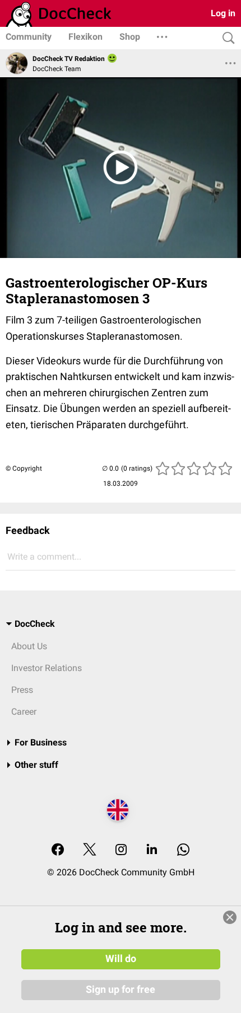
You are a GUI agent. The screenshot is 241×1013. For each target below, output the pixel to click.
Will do (120, 958)
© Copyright (24, 468)
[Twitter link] (89, 850)
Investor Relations (46, 668)
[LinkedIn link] (152, 850)
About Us (29, 646)
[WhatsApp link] (183, 850)
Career (23, 711)
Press (22, 689)
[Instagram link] (121, 850)
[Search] (225, 38)
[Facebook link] (58, 850)
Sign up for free (120, 989)
